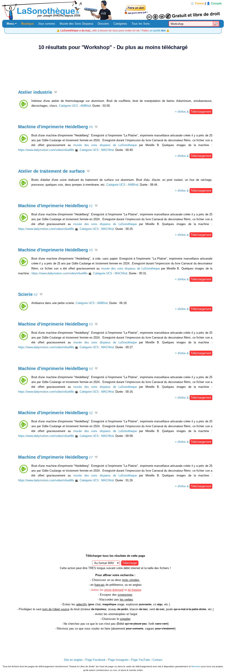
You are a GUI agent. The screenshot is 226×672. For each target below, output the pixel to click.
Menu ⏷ (12, 23)
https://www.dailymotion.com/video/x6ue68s (46, 150)
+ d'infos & (193, 111)
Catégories (120, 23)
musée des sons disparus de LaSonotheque (105, 145)
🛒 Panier (197, 3)
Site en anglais (73, 659)
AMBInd (85, 105)
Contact (157, 659)
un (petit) (158, 30)
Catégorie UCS (68, 105)
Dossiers (103, 23)
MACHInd (107, 150)
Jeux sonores (46, 23)
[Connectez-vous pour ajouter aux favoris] (55, 92)
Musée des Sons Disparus (76, 23)
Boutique (27, 23)
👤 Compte (214, 3)
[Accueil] (113, 10)
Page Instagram (118, 659)
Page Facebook (95, 659)
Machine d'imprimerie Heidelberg (55, 126)
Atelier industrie (35, 92)
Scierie (28, 294)
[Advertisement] (113, 67)
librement (196, 666)
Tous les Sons (141, 23)
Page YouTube (140, 659)
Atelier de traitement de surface (51, 171)
